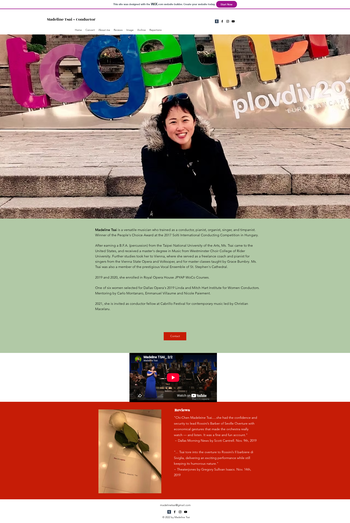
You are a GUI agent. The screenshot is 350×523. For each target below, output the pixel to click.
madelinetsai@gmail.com (175, 505)
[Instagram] (228, 21)
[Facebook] (222, 21)
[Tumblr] (217, 21)
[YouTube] (233, 21)
